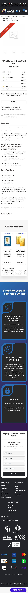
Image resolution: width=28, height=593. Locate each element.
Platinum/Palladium (20, 490)
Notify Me (14, 102)
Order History (4, 493)
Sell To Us (10, 508)
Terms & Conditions (6, 497)
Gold (16, 486)
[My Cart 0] (23, 10)
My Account (4, 491)
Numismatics (18, 492)
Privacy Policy (4, 495)
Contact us (4, 488)
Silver (16, 488)
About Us (10, 505)
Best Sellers (18, 495)
